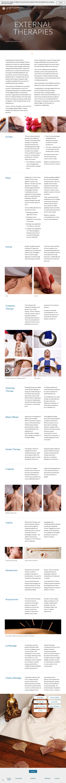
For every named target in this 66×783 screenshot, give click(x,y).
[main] (33, 27)
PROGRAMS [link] (45, 8)
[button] (64, 8)
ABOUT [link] (35, 8)
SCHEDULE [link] (57, 8)
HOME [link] (28, 8)
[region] (33, 2)
